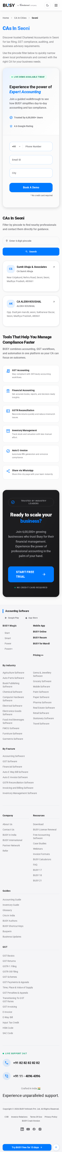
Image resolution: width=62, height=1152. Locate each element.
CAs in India (9, 915)
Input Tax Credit (11, 1022)
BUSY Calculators (42, 859)
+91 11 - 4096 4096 (26, 1076)
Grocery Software (42, 681)
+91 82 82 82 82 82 (26, 1063)
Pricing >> (38, 655)
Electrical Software (12, 705)
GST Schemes (10, 977)
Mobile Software (41, 686)
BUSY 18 (37, 875)
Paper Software (41, 697)
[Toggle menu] (56, 5)
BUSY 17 (37, 870)
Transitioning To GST (13, 998)
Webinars (38, 848)
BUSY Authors (10, 920)
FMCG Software (11, 728)
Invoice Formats (41, 854)
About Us (7, 824)
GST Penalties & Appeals (15, 992)
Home (6, 18)
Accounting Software (17, 611)
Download (38, 824)
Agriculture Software (13, 672)
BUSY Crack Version (31, 1121)
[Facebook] (34, 1129)
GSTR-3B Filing (10, 971)
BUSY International (12, 840)
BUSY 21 (37, 880)
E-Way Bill (8, 1017)
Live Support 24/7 (16, 1053)
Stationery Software (43, 718)
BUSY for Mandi (41, 643)
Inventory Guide (11, 905)
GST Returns (9, 961)
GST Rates (8, 1001)
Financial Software (12, 766)
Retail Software (41, 713)
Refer (5, 850)
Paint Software (41, 692)
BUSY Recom (40, 637)
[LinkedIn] (22, 1129)
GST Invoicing (10, 1006)
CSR (6, 1117)
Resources (39, 815)
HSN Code (8, 1028)
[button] (31, 276)
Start (8, 633)
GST (5, 947)
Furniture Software (12, 733)
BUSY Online (40, 631)
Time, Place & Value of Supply (18, 987)
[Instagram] (40, 1129)
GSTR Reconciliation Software (18, 782)
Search (33, 251)
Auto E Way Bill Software (15, 772)
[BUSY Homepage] (20, 5)
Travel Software (41, 723)
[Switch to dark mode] (47, 5)
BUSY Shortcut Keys (13, 926)
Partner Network (11, 845)
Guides (6, 890)
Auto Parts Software (13, 678)
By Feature (9, 748)
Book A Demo (31, 187)
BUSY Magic (10, 625)
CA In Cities (20, 18)
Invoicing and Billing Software (18, 788)
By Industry (9, 665)
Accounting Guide (12, 899)
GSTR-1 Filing (10, 966)
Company (8, 815)
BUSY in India (9, 835)
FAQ (35, 864)
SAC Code (8, 1033)
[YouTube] (28, 1129)
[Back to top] (56, 1147)
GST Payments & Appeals (16, 982)
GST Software (10, 761)
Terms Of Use (36, 1117)
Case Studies (39, 843)
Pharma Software (42, 702)
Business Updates (12, 936)
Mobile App (39, 625)
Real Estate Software (44, 707)
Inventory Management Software (20, 793)
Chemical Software (12, 692)
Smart (8, 638)
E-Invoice (7, 1012)
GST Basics (8, 955)
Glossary (7, 910)
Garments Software (13, 739)
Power (8, 643)
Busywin (7, 931)
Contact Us (8, 829)
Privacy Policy (51, 1117)
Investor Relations (19, 1117)
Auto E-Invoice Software (15, 777)
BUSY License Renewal (45, 829)
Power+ (9, 649)
